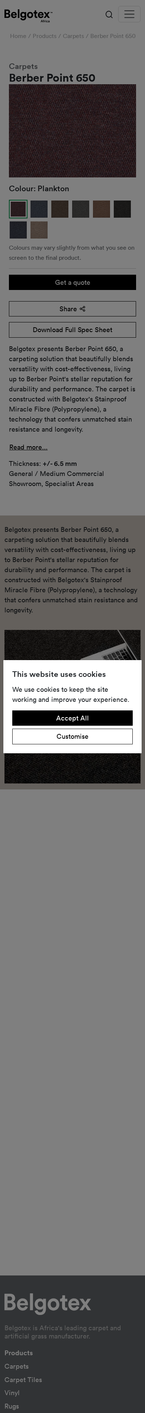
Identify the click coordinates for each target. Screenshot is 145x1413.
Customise (72, 736)
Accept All (72, 717)
